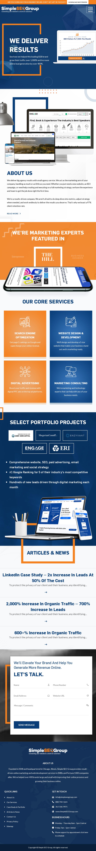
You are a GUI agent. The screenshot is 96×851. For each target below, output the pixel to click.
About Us (10, 797)
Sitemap (10, 826)
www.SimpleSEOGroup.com (66, 811)
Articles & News (13, 812)
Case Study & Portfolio (16, 807)
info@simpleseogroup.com (66, 797)
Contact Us (11, 817)
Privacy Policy (12, 821)
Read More (12, 214)
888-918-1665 (61, 802)
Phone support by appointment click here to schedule (71, 834)
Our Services (12, 802)
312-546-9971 (61, 807)
